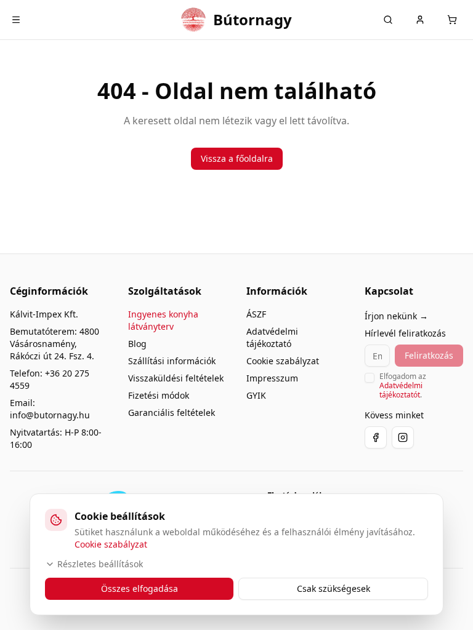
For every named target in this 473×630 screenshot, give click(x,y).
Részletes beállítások (100, 564)
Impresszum (272, 378)
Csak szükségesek (333, 588)
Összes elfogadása (139, 588)
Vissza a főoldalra (237, 158)
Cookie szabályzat (282, 361)
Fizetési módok (158, 395)
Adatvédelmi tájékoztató (272, 337)
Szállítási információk (172, 361)
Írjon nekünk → (396, 316)
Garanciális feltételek (171, 412)
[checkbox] (369, 378)
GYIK (256, 395)
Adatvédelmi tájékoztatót (400, 390)
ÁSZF (256, 314)
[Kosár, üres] (452, 20)
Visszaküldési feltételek (176, 378)
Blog (137, 343)
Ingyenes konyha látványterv (163, 320)
